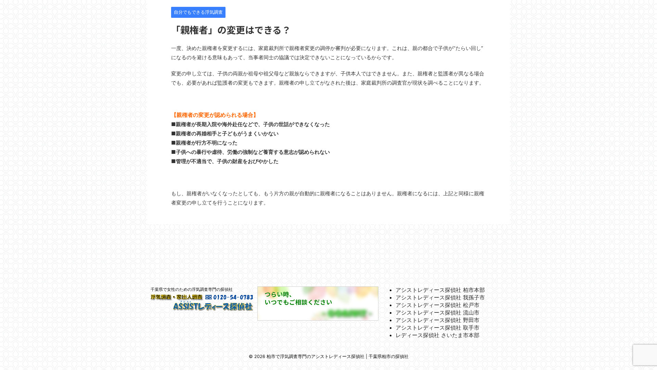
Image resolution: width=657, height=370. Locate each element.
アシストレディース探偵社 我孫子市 (440, 297)
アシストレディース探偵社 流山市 (437, 312)
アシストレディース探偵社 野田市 (437, 320)
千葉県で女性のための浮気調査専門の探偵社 (192, 289)
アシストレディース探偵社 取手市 (437, 327)
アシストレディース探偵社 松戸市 (437, 304)
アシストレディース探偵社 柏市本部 (440, 289)
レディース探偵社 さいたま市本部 (437, 335)
